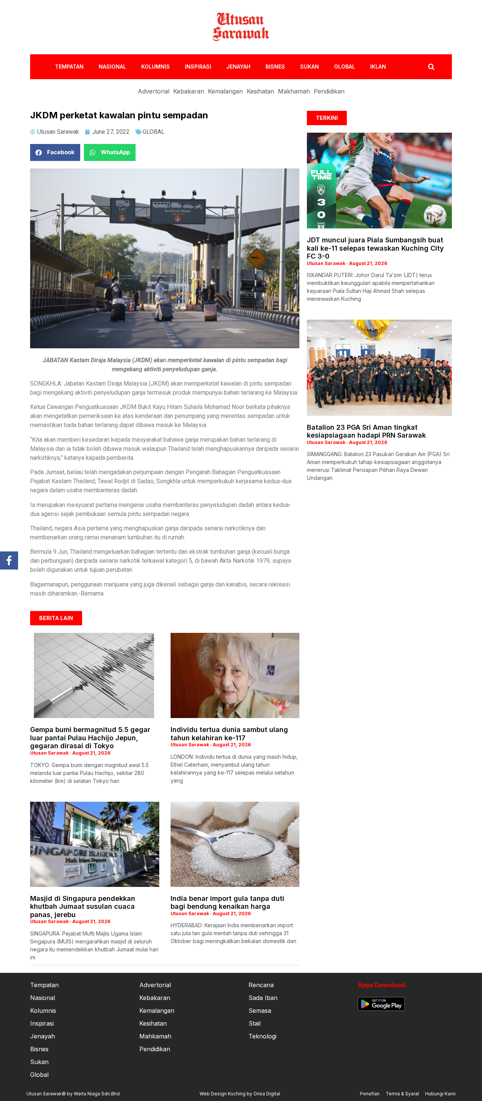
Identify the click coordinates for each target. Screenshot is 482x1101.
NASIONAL (112, 66)
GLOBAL (344, 66)
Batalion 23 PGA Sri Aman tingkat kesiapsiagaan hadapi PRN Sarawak (366, 431)
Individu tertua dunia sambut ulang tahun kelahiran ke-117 (229, 734)
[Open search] (431, 66)
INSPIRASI (198, 66)
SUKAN (309, 66)
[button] (55, 152)
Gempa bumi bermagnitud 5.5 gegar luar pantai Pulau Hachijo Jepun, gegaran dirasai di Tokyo (90, 738)
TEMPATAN (69, 66)
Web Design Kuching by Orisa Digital (240, 1093)
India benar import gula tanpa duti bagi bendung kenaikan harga (227, 902)
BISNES (275, 66)
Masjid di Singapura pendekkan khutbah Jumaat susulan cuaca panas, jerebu (82, 906)
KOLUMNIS (155, 66)
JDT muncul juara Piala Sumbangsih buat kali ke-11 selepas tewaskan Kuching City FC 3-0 (375, 248)
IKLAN (378, 66)
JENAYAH (238, 66)
